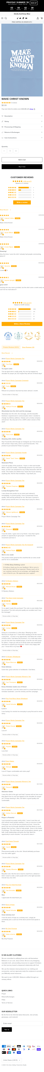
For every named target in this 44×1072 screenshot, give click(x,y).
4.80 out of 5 (27, 181)
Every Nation (10, 761)
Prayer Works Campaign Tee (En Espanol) (19, 545)
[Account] (37, 18)
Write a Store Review (22, 324)
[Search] (7, 18)
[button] (6, 103)
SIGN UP (34, 3)
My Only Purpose (11, 928)
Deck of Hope (10, 904)
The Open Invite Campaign (14, 598)
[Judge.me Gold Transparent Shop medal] (39, 336)
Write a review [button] (22, 202)
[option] (22, 60)
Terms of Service (7, 1003)
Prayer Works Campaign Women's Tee (18, 676)
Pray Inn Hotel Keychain (13, 885)
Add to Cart (22, 160)
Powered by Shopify (21, 1065)
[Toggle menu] (2, 18)
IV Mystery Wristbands (13, 656)
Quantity (5, 146)
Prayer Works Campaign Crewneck (17, 380)
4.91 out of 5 (27, 303)
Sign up (6, 1029)
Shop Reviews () (28, 347)
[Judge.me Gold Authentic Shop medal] (29, 336)
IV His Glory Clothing (11, 1065)
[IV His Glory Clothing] (22, 18)
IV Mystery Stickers (12, 581)
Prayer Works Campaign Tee (15, 358)
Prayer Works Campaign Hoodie (16, 452)
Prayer (4, 994)
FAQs (3, 1000)
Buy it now (22, 166)
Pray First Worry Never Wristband (17, 698)
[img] (4, 215)
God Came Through (12, 841)
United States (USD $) (10, 1060)
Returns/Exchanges (8, 997)
